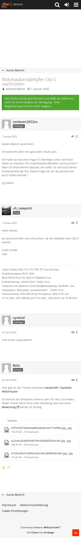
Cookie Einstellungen (15, 511)
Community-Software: (41, 527)
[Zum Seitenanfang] (75, 532)
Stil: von (40, 532)
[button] (57, 4)
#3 (73, 332)
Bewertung (9, 407)
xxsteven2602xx (15, 89)
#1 (73, 136)
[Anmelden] (66, 4)
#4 (73, 380)
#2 (73, 223)
